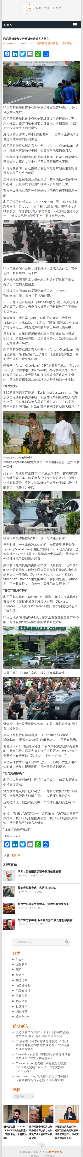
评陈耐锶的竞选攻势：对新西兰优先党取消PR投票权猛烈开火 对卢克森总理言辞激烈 (43, 1045)
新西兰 (20, 975)
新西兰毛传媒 (54, 1152)
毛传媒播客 (23, 985)
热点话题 (53, 43)
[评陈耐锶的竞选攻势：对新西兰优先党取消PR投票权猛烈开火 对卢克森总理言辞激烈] (67, 1114)
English (20, 959)
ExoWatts (22, 1054)
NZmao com (10, 43)
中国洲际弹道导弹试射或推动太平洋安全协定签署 (43, 1056)
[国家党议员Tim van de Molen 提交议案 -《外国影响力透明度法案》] (15, 1114)
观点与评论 (23, 1016)
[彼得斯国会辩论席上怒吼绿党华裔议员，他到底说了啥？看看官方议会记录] (41, 1114)
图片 (19, 969)
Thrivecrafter (24, 1063)
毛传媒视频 (23, 990)
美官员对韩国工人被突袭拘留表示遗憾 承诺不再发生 (42, 1078)
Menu (8, 24)
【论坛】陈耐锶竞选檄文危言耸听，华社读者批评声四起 (42, 1034)
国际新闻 (42, 43)
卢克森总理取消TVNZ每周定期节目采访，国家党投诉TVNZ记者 (41, 1067)
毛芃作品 (21, 996)
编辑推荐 (21, 1011)
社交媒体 (21, 1006)
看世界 (15, 855)
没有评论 (67, 43)
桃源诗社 (21, 980)
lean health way (26, 1076)
